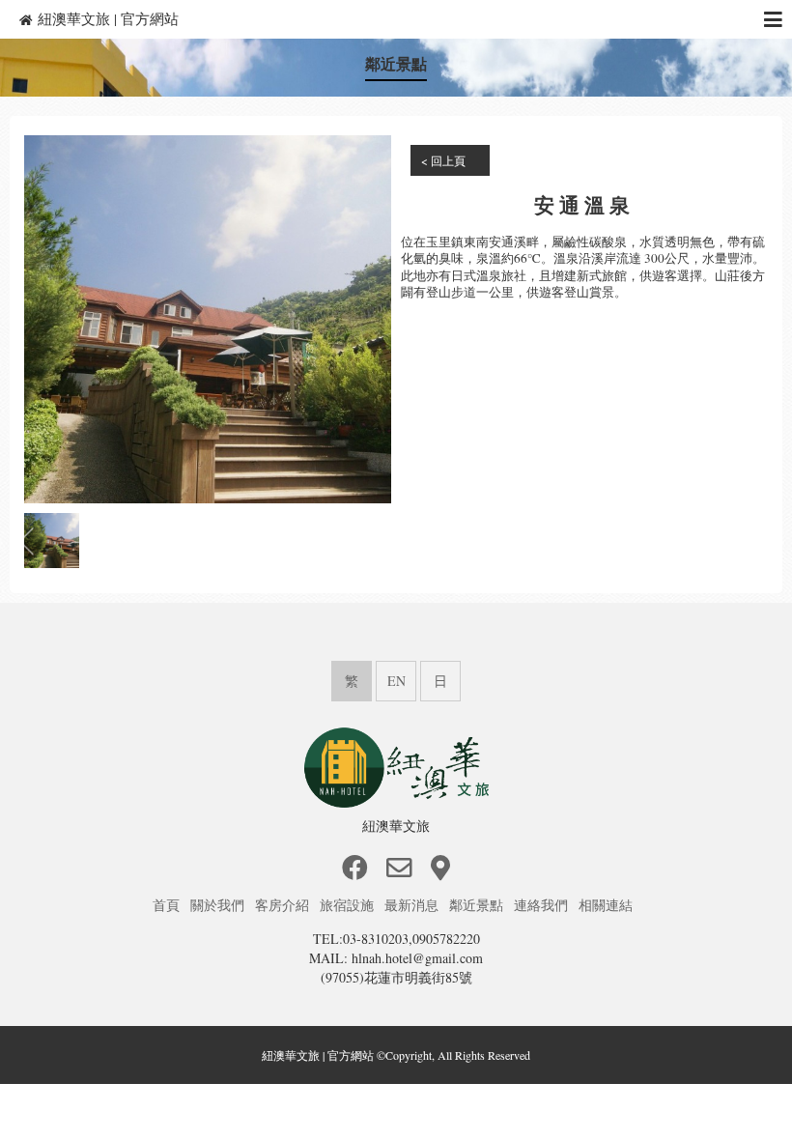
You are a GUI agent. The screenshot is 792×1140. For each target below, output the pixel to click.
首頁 (168, 905)
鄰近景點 (478, 905)
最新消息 (413, 905)
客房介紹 (284, 905)
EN (396, 680)
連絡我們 (543, 905)
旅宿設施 (349, 905)
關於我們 (219, 905)
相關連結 (607, 905)
